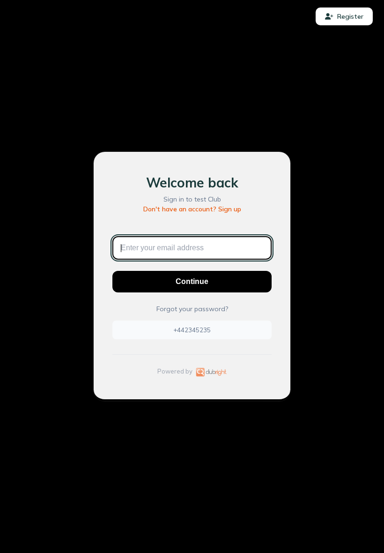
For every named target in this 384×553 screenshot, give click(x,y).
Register (350, 16)
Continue (192, 281)
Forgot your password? (192, 309)
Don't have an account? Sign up (192, 209)
